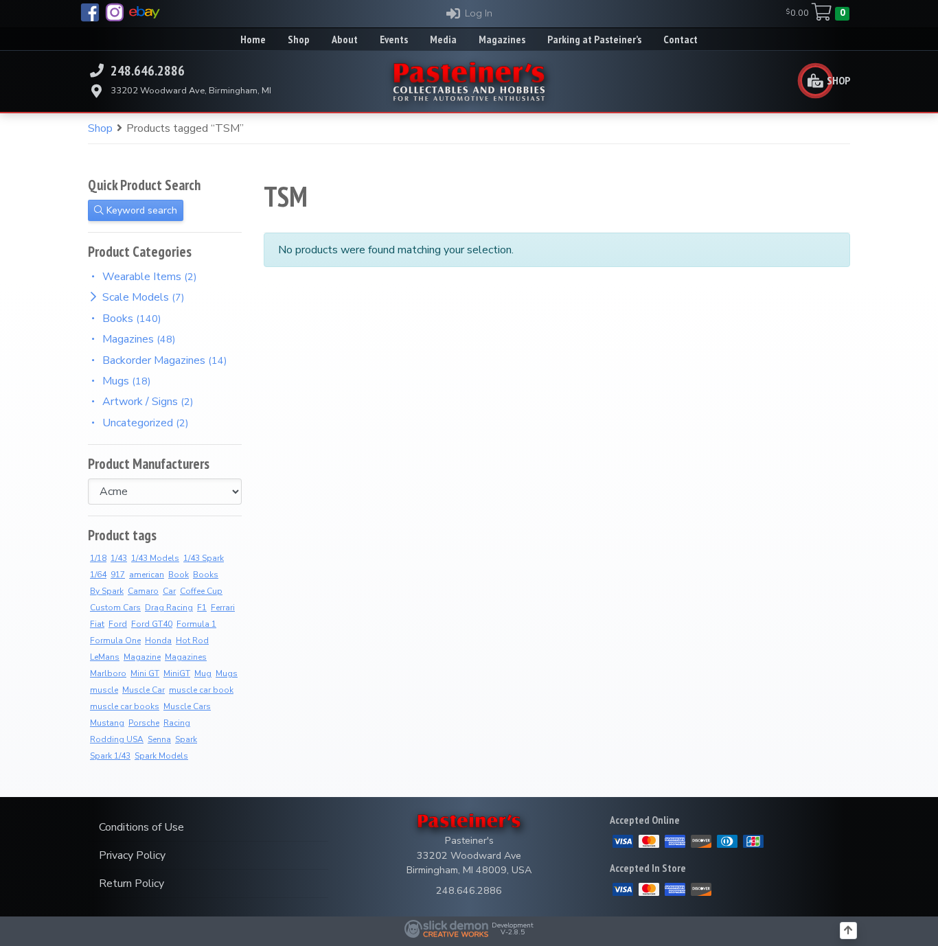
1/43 (119, 558)
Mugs (227, 673)
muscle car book (201, 689)
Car (169, 591)
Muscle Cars (187, 706)
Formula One (115, 640)
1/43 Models (155, 558)
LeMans (104, 656)
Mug (202, 673)
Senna (159, 739)
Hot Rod (192, 640)
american (146, 574)
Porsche (143, 722)
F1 (202, 607)
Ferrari (223, 607)
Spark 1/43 (110, 755)
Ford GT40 (151, 624)
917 (118, 574)
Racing (176, 722)
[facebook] (90, 12)
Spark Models (161, 755)
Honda (158, 640)
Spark (186, 739)
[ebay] (144, 12)
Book (178, 574)
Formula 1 (196, 624)
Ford (117, 624)
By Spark (107, 591)
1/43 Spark (203, 558)
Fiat (97, 624)
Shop (100, 128)
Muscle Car (143, 689)
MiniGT (176, 673)
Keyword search (140, 210)
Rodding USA (117, 739)
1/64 (98, 574)
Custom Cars (115, 607)
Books (205, 574)
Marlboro (108, 673)
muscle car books (124, 706)
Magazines (186, 656)
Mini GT (144, 673)
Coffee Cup (201, 591)
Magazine (142, 656)
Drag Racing (169, 607)
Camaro (143, 591)
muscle (104, 689)
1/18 (98, 558)
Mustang (107, 722)
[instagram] (114, 12)
